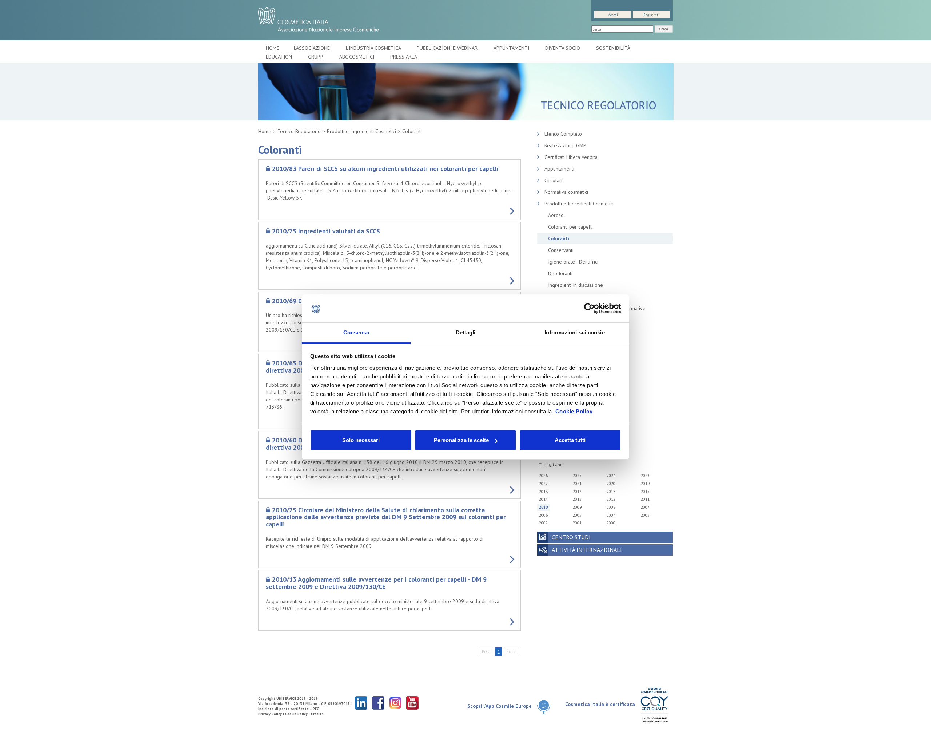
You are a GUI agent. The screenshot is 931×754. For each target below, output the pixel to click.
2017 (577, 491)
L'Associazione (312, 48)
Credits (317, 713)
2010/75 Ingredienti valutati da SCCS (326, 231)
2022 (543, 483)
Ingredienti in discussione (575, 285)
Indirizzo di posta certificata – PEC (288, 708)
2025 (577, 475)
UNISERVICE (286, 698)
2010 (543, 507)
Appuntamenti (512, 48)
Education (279, 56)
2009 (577, 507)
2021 (577, 483)
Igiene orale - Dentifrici (573, 261)
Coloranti (412, 131)
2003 (645, 515)
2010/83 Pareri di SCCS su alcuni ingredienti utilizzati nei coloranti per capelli (385, 168)
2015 (645, 491)
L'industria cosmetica (374, 48)
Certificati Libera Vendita (571, 157)
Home (272, 48)
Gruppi (316, 56)
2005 (577, 515)
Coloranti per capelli (570, 227)
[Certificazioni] (654, 704)
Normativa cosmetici (566, 192)
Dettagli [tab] (466, 332)
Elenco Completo (563, 134)
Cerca (663, 29)
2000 (611, 522)
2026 (543, 475)
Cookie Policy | (298, 713)
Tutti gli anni (551, 464)
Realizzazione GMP (565, 145)
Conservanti (561, 250)
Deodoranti (560, 273)
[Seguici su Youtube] (412, 702)
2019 (645, 483)
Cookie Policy (574, 411)
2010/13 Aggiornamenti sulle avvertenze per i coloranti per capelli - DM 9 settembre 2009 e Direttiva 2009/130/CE (376, 583)
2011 (645, 499)
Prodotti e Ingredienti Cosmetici (361, 131)
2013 (577, 499)
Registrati (651, 14)
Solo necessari (361, 440)
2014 (543, 499)
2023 (645, 475)
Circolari (553, 180)
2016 (611, 491)
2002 (543, 522)
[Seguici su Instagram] (395, 702)
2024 (611, 475)
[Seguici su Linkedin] (361, 702)
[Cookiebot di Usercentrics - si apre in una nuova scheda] (589, 308)
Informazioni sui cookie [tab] (574, 332)
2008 (611, 507)
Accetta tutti (570, 440)
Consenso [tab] (356, 332)
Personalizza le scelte (461, 440)
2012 (611, 499)
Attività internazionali (587, 549)
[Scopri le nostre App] (546, 706)
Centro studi (571, 537)
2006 (543, 515)
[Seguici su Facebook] (378, 702)
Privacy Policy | (271, 713)
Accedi (613, 14)
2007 (645, 507)
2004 (611, 515)
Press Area (403, 56)
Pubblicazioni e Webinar (448, 48)
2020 (611, 483)
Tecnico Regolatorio (299, 131)
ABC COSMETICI (357, 56)
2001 (577, 522)
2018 (543, 491)
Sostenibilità (613, 48)
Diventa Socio (563, 48)
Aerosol (556, 215)
